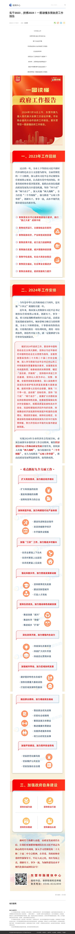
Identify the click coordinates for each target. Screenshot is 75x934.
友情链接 (59, 932)
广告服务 (64, 932)
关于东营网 (39, 932)
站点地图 (54, 932)
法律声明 (49, 932)
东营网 (10, 5)
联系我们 (44, 932)
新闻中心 (16, 5)
